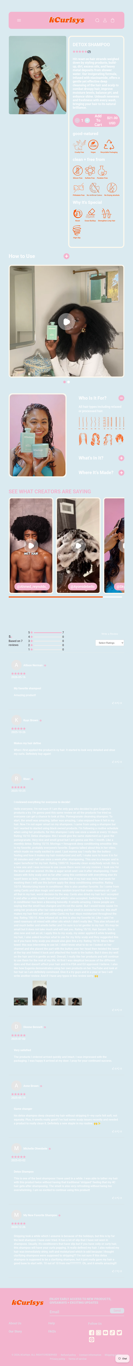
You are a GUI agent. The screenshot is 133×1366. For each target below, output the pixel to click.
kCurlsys (25, 1354)
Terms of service (77, 1358)
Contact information (90, 1355)
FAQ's (52, 1331)
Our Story (15, 1331)
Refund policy (68, 1355)
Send (117, 1310)
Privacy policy (57, 1358)
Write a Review (109, 633)
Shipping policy (113, 1355)
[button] (19, 20)
